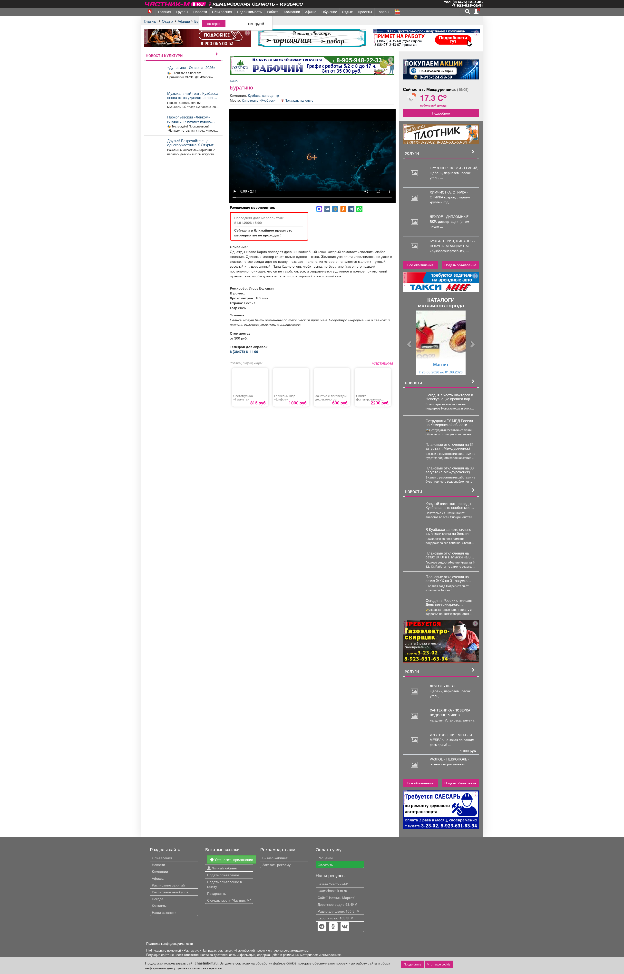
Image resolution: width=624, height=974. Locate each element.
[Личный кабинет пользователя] (476, 11)
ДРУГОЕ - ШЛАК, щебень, (443, 688)
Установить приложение (233, 859)
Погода (157, 898)
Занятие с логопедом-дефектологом (331, 397)
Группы (182, 12)
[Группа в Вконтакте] (345, 927)
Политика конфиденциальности (169, 943)
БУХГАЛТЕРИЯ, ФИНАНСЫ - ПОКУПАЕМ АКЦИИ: (453, 243)
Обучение (329, 12)
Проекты (365, 12)
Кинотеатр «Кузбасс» (259, 100)
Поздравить (216, 893)
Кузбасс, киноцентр (263, 95)
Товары (383, 12)
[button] (408, 343)
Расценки (325, 857)
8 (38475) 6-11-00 (244, 351)
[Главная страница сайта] (176, 3)
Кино (234, 80)
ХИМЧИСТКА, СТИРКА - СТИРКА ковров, (449, 194)
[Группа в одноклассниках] (321, 927)
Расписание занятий (168, 885)
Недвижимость (249, 12)
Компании (292, 12)
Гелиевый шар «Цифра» (284, 397)
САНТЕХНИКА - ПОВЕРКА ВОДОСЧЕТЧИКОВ (450, 712)
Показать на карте (298, 100)
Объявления (222, 12)
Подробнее (441, 113)
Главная (164, 12)
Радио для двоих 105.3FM (339, 911)
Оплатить (325, 864)
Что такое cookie (438, 964)
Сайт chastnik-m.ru (332, 890)
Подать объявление (460, 264)
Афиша (310, 12)
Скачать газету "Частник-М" (229, 900)
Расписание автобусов (170, 891)
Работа (273, 12)
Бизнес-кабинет (274, 857)
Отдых (347, 12)
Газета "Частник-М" (333, 883)
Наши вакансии (164, 912)
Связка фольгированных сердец (368, 399)
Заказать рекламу (276, 864)
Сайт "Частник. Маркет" (336, 897)
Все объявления (420, 264)
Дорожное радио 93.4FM (337, 904)
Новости (200, 12)
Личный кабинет (224, 868)
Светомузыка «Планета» (243, 397)
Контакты (159, 905)
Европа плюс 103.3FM (335, 918)
